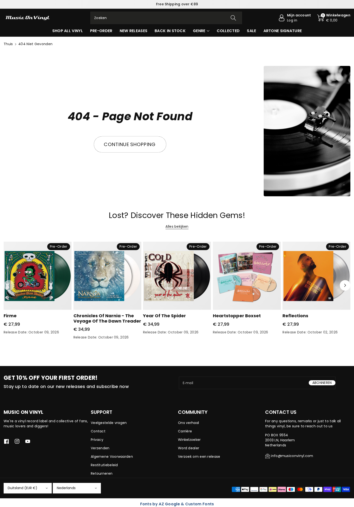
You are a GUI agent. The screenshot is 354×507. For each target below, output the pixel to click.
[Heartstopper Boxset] (247, 276)
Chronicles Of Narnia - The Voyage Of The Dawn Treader (107, 318)
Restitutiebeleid (104, 465)
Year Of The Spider (164, 316)
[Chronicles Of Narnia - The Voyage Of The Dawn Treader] (107, 276)
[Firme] (38, 276)
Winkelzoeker (189, 439)
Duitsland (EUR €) (22, 488)
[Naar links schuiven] (9, 285)
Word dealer (188, 448)
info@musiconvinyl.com (292, 455)
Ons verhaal (188, 422)
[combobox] (166, 18)
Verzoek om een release (199, 456)
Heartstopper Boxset (237, 316)
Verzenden (100, 448)
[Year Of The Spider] (177, 276)
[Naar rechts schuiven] (345, 285)
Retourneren (101, 473)
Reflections (295, 316)
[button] (333, 18)
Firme (10, 316)
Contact (98, 431)
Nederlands (66, 488)
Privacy (97, 439)
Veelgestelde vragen (109, 422)
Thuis (8, 44)
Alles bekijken (176, 226)
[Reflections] (316, 276)
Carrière (185, 431)
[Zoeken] (233, 18)
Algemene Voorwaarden (112, 456)
